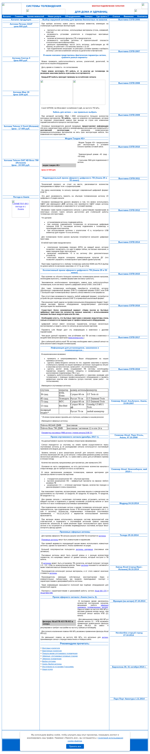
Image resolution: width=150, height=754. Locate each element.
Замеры (88, 16)
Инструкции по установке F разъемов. (58, 667)
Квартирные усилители (52, 651)
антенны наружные (84, 549)
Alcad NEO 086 (46, 593)
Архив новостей (35, 16)
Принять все (75, 746)
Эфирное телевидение (52, 659)
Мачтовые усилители (51, 648)
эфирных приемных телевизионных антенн (92, 606)
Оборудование (73, 16)
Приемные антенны (49, 540)
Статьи (116, 16)
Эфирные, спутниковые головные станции (60, 656)
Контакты (142, 16)
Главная (19, 16)
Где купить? (102, 16)
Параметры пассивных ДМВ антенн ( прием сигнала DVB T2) (66, 433)
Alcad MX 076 (101, 591)
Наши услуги (54, 16)
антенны (53, 573)
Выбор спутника (49, 661)
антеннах (47, 563)
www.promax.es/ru (76, 338)
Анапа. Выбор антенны (52, 664)
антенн (105, 637)
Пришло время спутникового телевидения (59, 653)
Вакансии (129, 16)
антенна (102, 536)
